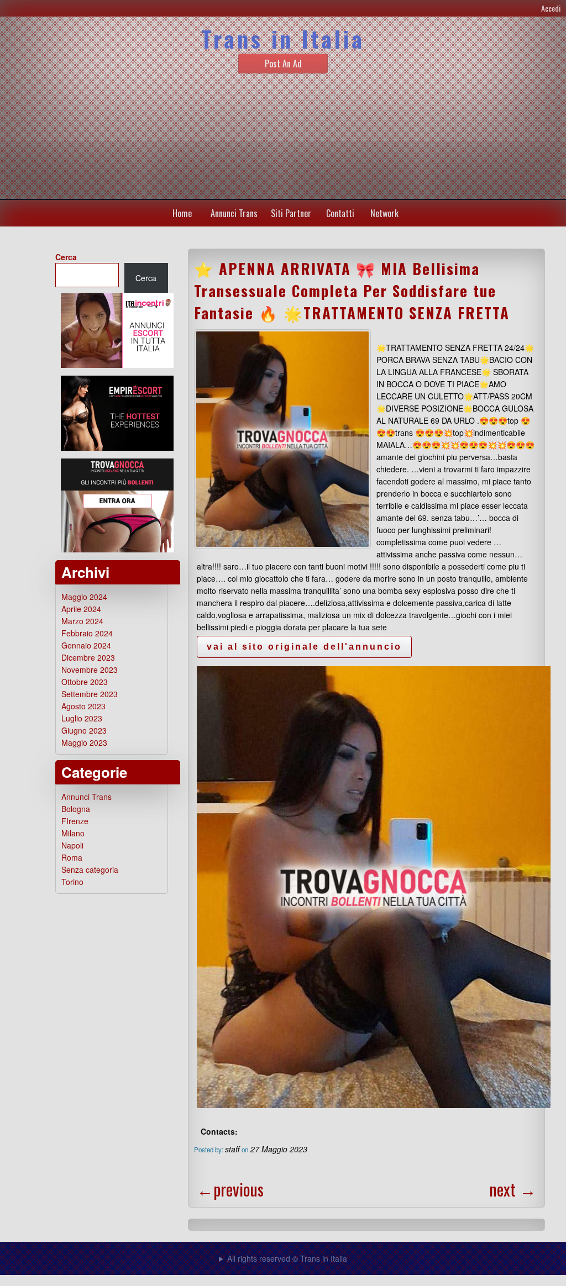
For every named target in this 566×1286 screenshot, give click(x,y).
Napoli (72, 845)
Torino (72, 881)
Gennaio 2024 (86, 645)
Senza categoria (89, 869)
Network (384, 213)
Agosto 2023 (83, 705)
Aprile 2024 (81, 608)
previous (230, 1189)
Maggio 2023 (84, 742)
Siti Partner (291, 213)
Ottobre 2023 (84, 681)
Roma (71, 857)
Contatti (340, 213)
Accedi (550, 8)
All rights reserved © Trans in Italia (287, 1258)
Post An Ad (283, 63)
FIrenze (74, 820)
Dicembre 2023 (88, 657)
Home (182, 213)
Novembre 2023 (89, 669)
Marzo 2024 (82, 620)
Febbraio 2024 (87, 633)
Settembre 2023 (89, 693)
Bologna (75, 808)
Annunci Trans (234, 213)
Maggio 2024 (84, 596)
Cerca (66, 256)
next (512, 1189)
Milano (73, 833)
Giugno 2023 (84, 730)
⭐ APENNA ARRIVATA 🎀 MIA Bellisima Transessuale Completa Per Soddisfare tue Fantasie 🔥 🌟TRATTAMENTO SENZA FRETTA (352, 290)
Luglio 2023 (81, 718)
